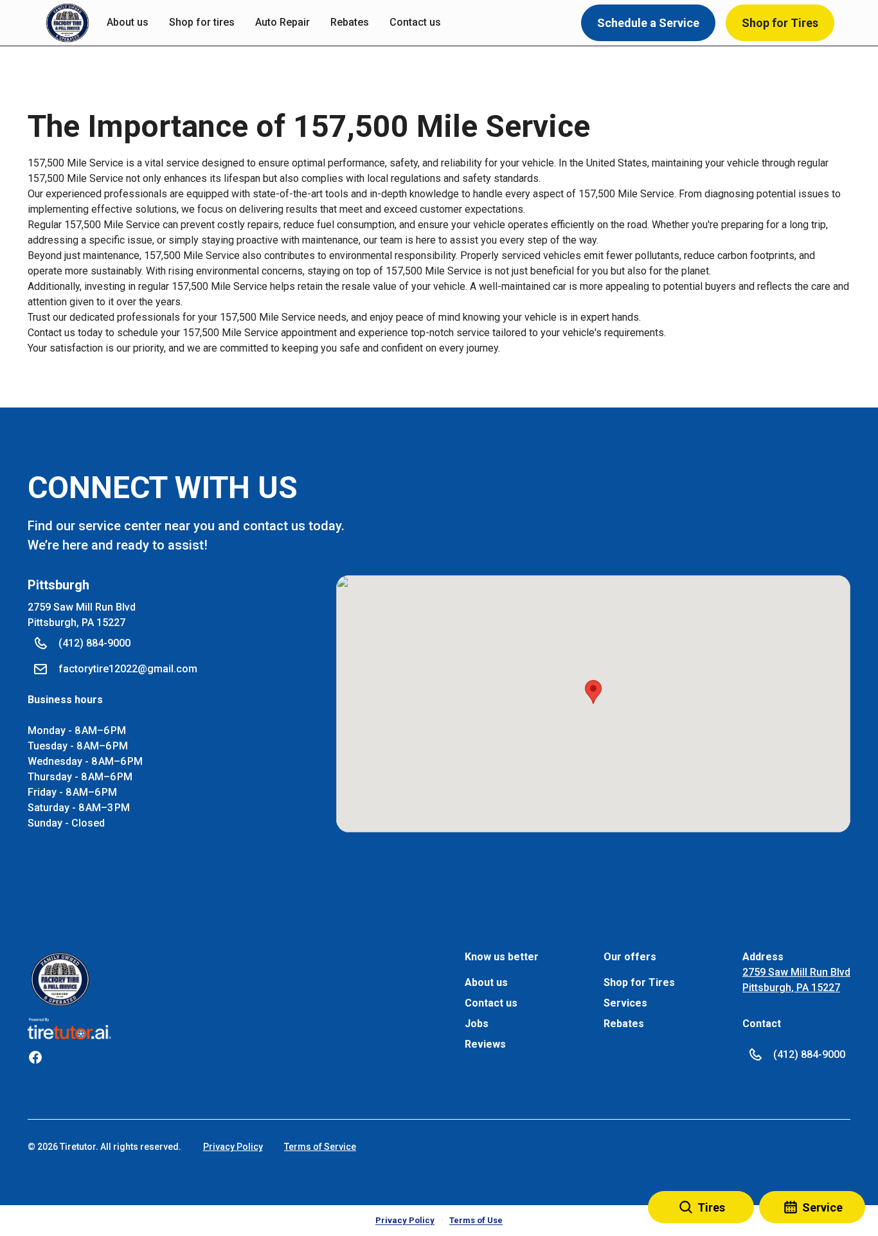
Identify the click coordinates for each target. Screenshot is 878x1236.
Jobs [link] (476, 1023)
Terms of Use (476, 1220)
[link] (60, 979)
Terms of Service (320, 1147)
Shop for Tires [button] (780, 23)
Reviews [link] (485, 1044)
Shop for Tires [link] (639, 982)
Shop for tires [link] (202, 22)
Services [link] (625, 1003)
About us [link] (127, 22)
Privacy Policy (233, 1147)
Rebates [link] (349, 22)
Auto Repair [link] (282, 22)
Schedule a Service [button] (648, 23)
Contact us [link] (415, 22)
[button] (67, 23)
